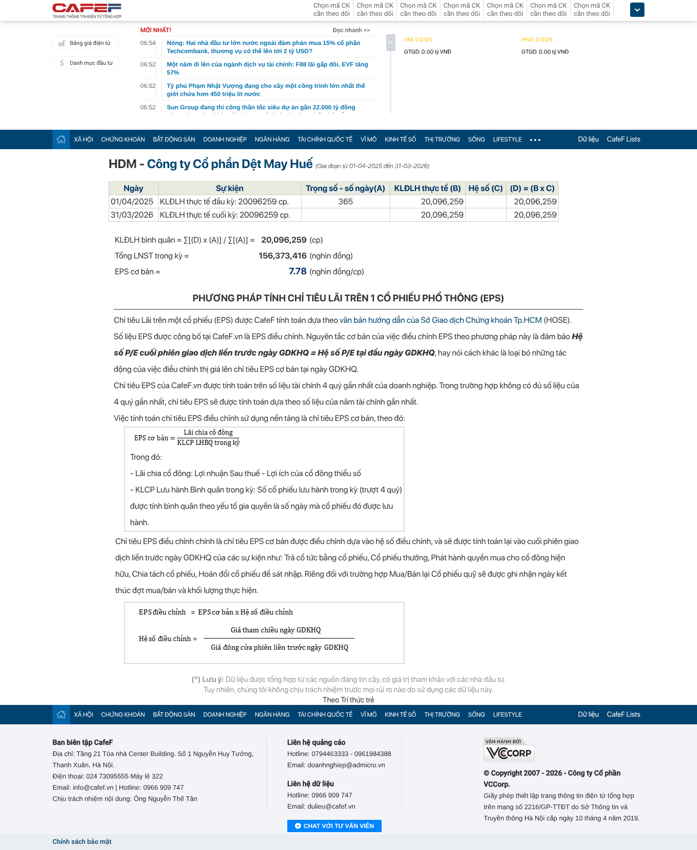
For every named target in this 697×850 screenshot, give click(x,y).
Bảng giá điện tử (90, 43)
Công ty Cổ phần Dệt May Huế (230, 163)
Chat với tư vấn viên (339, 826)
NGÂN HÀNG (272, 139)
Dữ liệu (588, 139)
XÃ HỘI (83, 139)
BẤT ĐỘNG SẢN (174, 139)
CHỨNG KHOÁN (123, 139)
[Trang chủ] (61, 139)
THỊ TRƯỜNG (442, 139)
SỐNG (476, 139)
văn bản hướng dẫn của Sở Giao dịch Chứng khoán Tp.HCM (442, 320)
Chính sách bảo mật (82, 842)
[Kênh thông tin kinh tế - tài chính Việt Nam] (87, 11)
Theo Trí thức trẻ (348, 699)
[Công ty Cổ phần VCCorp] (564, 749)
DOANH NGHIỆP (224, 139)
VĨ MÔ (369, 139)
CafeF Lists (623, 139)
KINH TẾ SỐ (400, 139)
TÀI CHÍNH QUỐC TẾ (325, 139)
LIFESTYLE (507, 139)
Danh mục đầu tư (91, 63)
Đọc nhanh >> (351, 30)
